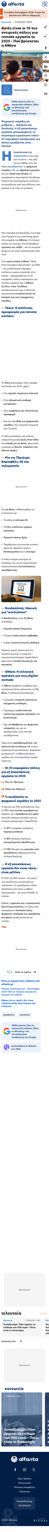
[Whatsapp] (46, 85)
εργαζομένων (15, 166)
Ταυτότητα (24, 1491)
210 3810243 (24, 1505)
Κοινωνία (6, 22)
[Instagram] (24, 1470)
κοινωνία (14, 1388)
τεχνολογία (25, 1014)
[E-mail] (46, 94)
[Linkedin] (46, 66)
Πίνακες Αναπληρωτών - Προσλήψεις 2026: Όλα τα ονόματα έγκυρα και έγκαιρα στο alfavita (20, 991)
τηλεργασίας (20, 155)
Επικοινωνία (24, 1482)
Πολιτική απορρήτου (24, 1487)
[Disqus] (24, 1096)
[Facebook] (46, 48)
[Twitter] (46, 57)
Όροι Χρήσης (24, 1478)
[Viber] (46, 75)
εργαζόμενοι (9, 1014)
